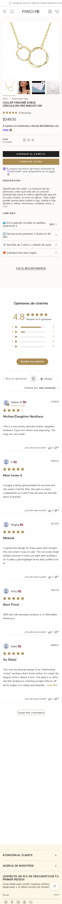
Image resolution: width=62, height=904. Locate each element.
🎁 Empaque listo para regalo (20, 252)
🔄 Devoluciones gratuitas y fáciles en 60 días (27, 235)
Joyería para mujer (20, 99)
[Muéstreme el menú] (4, 11)
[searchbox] (16, 379)
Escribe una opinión (32, 361)
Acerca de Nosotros (18, 865)
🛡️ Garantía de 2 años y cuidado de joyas (27, 244)
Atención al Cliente (18, 855)
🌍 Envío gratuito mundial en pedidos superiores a (28, 224)
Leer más (52, 685)
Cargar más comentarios (31, 712)
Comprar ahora (31, 161)
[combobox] (41, 388)
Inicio (5, 99)
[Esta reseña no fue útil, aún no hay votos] (55, 447)
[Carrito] (57, 11)
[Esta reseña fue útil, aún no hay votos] (50, 447)
